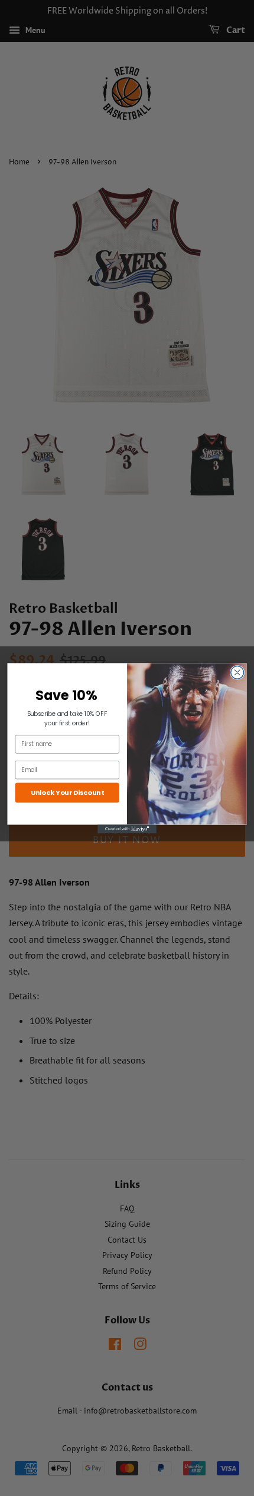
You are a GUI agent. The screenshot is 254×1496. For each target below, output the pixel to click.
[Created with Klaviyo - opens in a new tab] (127, 828)
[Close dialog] (237, 672)
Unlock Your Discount (67, 792)
